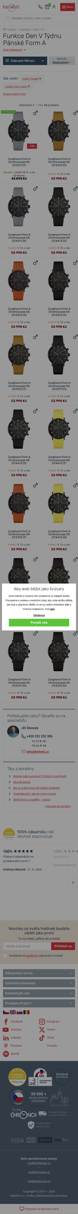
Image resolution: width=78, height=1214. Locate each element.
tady (52, 609)
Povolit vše (39, 622)
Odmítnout (39, 615)
